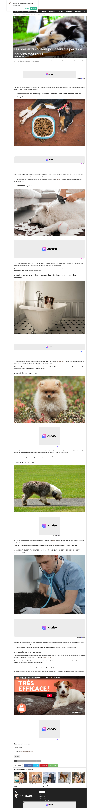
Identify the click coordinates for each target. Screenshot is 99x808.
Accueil (17, 11)
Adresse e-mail (18, 747)
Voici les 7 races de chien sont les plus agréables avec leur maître (49, 785)
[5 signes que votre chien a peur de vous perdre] (78, 777)
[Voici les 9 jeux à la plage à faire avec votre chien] (35, 777)
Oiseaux (44, 11)
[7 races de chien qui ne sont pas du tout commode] (64, 777)
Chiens (36, 11)
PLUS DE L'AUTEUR (29, 769)
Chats (29, 11)
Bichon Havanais (60, 361)
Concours (78, 11)
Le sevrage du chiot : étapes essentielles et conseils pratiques (20, 785)
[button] (84, 11)
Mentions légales (42, 798)
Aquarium (52, 11)
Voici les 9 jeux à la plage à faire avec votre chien (34, 784)
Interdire (27, 8)
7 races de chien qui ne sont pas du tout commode (64, 784)
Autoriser (33, 8)
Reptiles (60, 11)
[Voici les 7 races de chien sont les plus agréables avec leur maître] (49, 777)
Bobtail (53, 540)
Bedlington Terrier (47, 657)
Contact (40, 794)
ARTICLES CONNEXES (19, 769)
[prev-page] (82, 769)
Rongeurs (69, 11)
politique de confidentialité (27, 751)
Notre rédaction (42, 796)
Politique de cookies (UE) (44, 800)
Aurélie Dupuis (18, 56)
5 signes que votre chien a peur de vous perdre (77, 784)
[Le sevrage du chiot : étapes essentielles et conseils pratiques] (20, 777)
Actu (23, 11)
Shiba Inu (58, 179)
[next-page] (84, 769)
